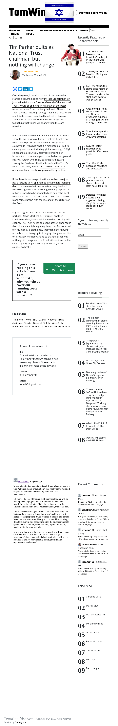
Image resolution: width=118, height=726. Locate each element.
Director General (33, 323)
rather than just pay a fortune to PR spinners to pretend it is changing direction (41, 183)
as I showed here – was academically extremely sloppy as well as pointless (39, 168)
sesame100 (87, 495)
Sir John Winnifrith (53, 323)
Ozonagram (20, 722)
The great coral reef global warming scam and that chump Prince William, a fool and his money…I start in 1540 (93, 520)
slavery (66, 326)
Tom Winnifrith (90, 544)
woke (28, 319)
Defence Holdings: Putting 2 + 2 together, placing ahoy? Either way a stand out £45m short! (96, 201)
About (84, 30)
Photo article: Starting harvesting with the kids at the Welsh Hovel (92, 552)
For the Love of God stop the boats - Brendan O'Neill (96, 306)
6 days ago (103, 539)
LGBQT (42, 319)
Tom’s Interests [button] (67, 30)
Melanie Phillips (94, 623)
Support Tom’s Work (93, 13)
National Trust (56, 319)
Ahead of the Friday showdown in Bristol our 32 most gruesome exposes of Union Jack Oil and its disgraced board (97, 115)
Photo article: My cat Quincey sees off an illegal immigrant (92, 537)
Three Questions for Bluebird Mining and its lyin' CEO (97, 74)
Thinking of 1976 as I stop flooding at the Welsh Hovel (92, 503)
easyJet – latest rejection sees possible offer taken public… (97, 150)
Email (81, 234)
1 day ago (99, 504)
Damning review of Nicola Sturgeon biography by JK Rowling (96, 376)
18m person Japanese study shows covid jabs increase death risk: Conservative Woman (97, 346)
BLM (35, 319)
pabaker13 (87, 509)
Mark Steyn (92, 605)
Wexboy (90, 659)
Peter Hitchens (94, 641)
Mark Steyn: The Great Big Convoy (95, 362)
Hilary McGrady (52, 326)
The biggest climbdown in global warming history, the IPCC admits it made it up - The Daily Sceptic (97, 324)
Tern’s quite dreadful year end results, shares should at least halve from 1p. (97, 181)
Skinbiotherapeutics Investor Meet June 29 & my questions (97, 134)
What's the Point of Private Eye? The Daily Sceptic (96, 426)
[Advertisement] (93, 269)
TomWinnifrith (24, 13)
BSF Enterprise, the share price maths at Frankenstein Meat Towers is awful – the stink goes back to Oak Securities (97, 92)
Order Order (92, 632)
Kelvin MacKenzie (34, 326)
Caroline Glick (93, 596)
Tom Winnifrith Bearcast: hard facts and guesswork (96, 166)
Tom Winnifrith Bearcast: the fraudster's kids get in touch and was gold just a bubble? (96, 57)
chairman (17, 323)
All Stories (15, 37)
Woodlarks (48, 30)
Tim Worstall (93, 650)
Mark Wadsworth (95, 614)
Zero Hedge (92, 668)
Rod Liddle (17, 326)
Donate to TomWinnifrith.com (59, 268)
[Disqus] (41, 434)
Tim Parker (18, 319)
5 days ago (87, 524)
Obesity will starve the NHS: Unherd (96, 439)
